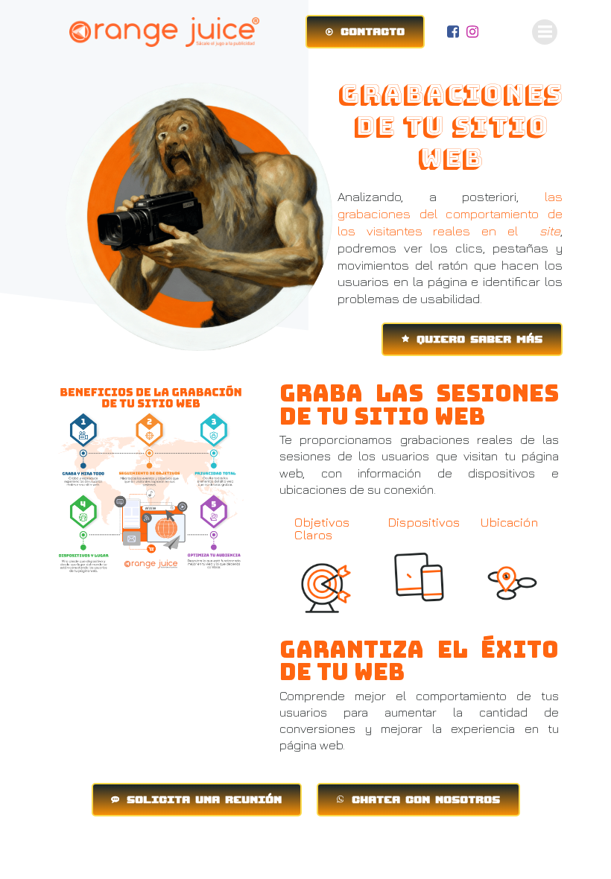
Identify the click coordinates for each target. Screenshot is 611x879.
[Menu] (544, 32)
